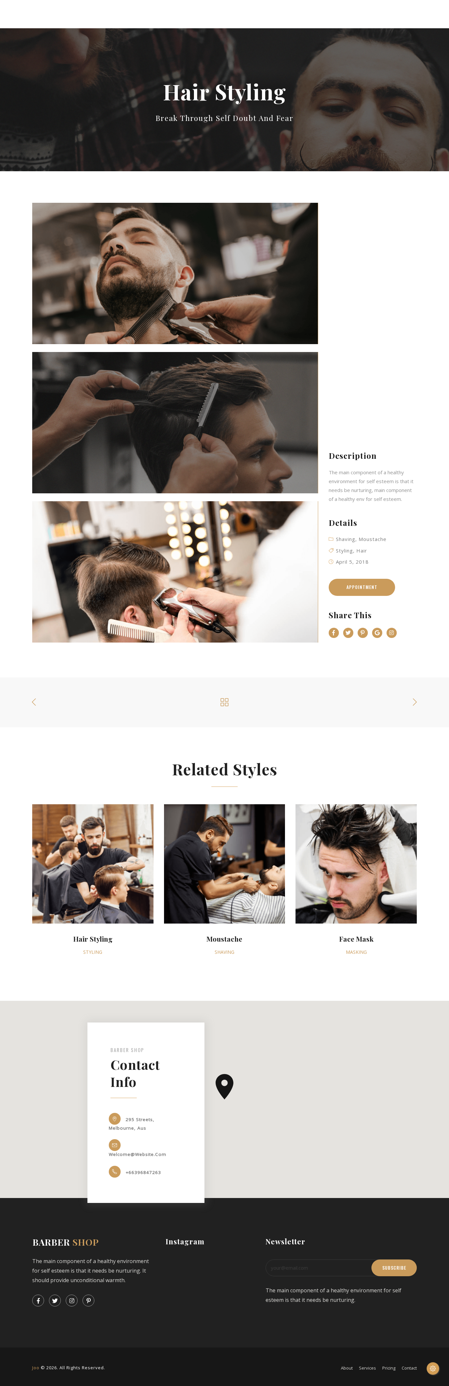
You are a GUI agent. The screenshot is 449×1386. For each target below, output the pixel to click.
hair (361, 550)
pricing (388, 1368)
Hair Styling (92, 938)
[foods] (175, 273)
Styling (344, 550)
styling (92, 952)
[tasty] (175, 572)
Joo (35, 1368)
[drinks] (175, 422)
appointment (361, 587)
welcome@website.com (137, 1154)
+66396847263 (143, 1172)
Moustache (373, 539)
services (367, 1368)
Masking (356, 952)
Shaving (345, 539)
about (347, 1368)
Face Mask (356, 938)
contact (409, 1368)
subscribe (394, 1267)
